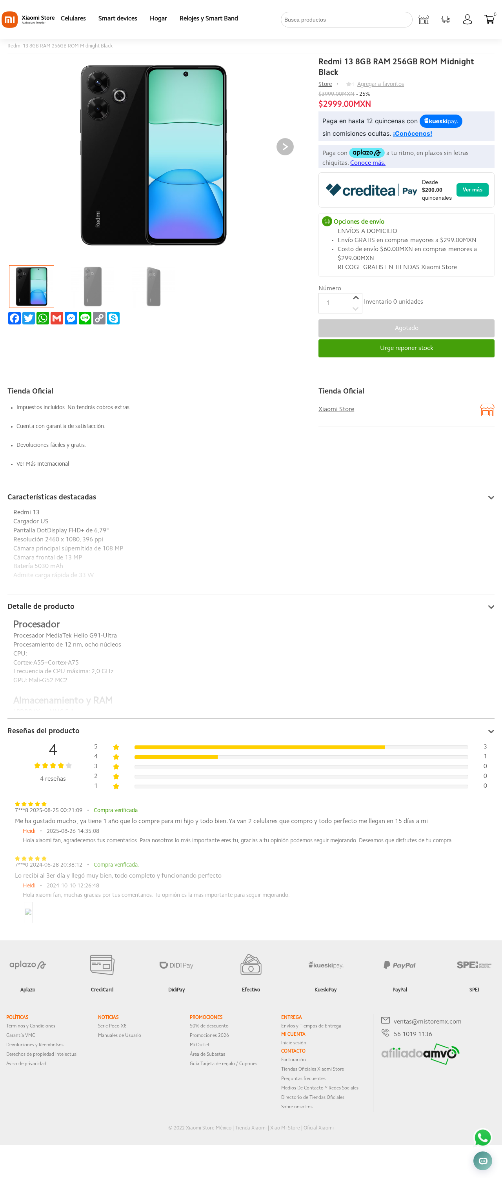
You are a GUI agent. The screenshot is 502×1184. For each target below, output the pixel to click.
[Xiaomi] (28, 26)
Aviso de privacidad (26, 1064)
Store (325, 84)
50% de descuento (209, 1026)
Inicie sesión (293, 1043)
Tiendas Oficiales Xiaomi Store (312, 1069)
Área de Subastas (207, 1054)
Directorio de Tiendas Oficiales (312, 1097)
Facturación (293, 1060)
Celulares (73, 19)
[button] (285, 147)
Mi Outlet (200, 1045)
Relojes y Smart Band (209, 19)
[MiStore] (420, 1063)
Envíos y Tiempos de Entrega (311, 1026)
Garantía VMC (20, 1035)
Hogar (158, 19)
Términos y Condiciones (30, 1026)
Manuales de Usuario (119, 1035)
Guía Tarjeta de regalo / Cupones (223, 1064)
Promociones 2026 (209, 1035)
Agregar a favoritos (380, 84)
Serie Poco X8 (112, 1026)
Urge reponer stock (406, 348)
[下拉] (250, 19)
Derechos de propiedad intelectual (42, 1054)
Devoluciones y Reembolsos (35, 1045)
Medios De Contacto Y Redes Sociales (319, 1088)
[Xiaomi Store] (424, 20)
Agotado (406, 328)
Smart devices (117, 19)
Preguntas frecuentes (303, 1079)
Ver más (472, 190)
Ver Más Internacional (42, 464)
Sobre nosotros (297, 1107)
